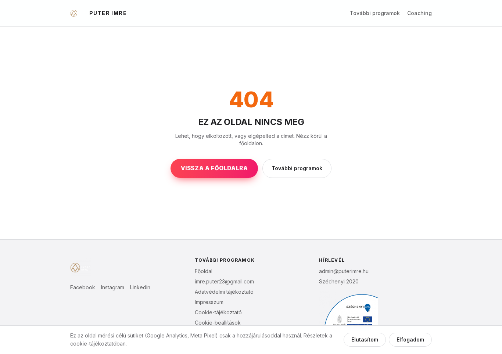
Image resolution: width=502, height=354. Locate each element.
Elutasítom (364, 339)
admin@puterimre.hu (344, 271)
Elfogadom (410, 339)
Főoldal (203, 271)
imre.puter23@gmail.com (224, 281)
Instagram (112, 287)
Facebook (82, 287)
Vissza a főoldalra (214, 168)
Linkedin (140, 287)
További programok (375, 13)
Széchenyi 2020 (339, 281)
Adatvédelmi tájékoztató (224, 292)
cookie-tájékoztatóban (98, 343)
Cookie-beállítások (218, 322)
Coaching (419, 13)
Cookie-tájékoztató (218, 312)
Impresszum (209, 302)
